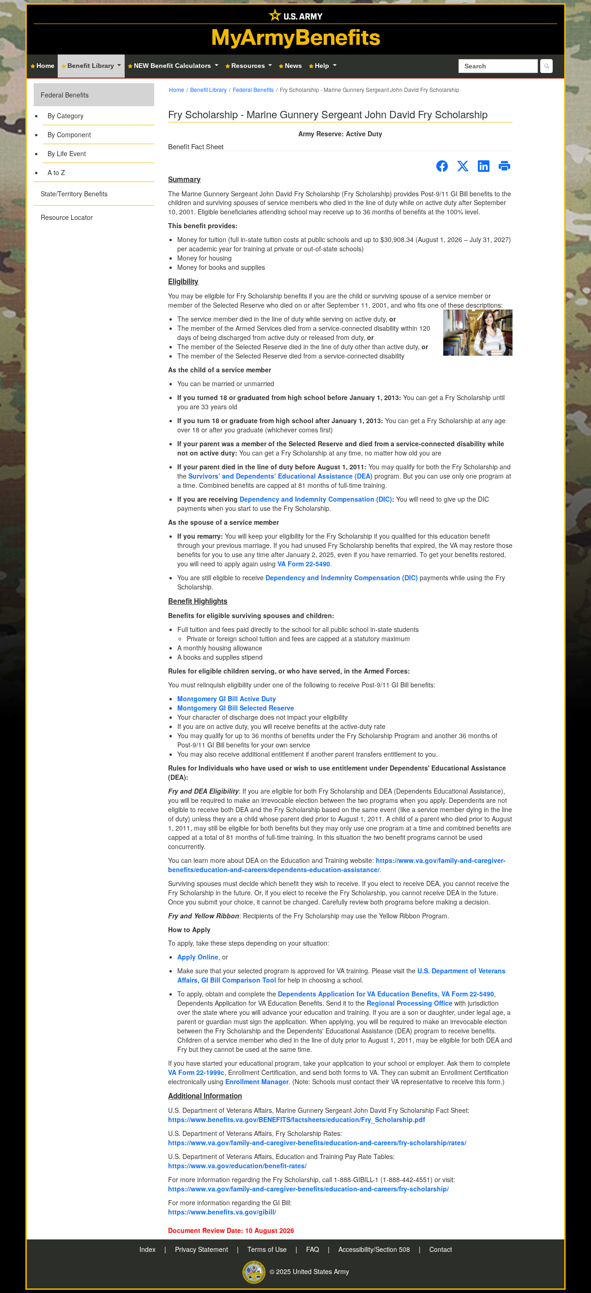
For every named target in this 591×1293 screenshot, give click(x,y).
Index (148, 1249)
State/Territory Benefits (74, 193)
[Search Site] (546, 66)
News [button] (293, 65)
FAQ (313, 1249)
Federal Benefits (65, 94)
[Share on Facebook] (442, 166)
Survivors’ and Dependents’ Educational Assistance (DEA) (280, 475)
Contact (440, 1249)
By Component (69, 134)
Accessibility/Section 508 (375, 1249)
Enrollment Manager (257, 1081)
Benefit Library (208, 89)
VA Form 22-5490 (303, 563)
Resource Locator (67, 217)
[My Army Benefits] (295, 14)
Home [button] (45, 65)
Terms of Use (268, 1249)
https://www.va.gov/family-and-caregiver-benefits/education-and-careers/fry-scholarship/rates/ (317, 1142)
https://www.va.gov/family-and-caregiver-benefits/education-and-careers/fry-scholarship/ (308, 1188)
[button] (94, 132)
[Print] (504, 166)
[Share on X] (463, 166)
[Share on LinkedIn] (484, 166)
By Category (66, 115)
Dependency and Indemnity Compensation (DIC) (316, 499)
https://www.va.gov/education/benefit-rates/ (237, 1165)
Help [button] (323, 65)
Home (176, 89)
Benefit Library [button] (91, 65)
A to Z (56, 172)
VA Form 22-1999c (196, 1072)
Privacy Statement (202, 1249)
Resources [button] (249, 65)
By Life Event (67, 153)
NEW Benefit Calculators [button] (173, 65)
